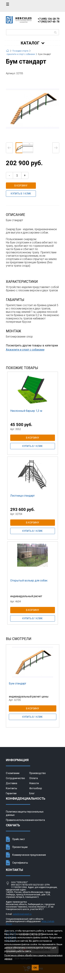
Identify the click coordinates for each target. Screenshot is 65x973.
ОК (35, 967)
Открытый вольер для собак (28, 580)
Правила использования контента (25, 820)
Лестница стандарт (22, 495)
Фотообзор (35, 788)
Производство (37, 773)
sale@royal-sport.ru (22, 914)
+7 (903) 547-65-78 (48, 21)
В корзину (20, 185)
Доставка (11, 783)
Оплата (33, 778)
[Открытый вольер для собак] (32, 559)
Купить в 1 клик (21, 193)
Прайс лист (18, 839)
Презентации (20, 847)
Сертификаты (20, 862)
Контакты (11, 788)
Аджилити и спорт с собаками (25, 349)
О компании (12, 773)
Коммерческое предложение (29, 854)
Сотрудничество (15, 778)
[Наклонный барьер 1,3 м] (32, 389)
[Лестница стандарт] (32, 474)
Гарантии (11, 793)
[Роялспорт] (19, 22)
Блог (32, 793)
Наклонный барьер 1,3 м (26, 410)
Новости (34, 783)
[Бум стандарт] (32, 108)
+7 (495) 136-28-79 (48, 18)
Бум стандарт (17, 683)
